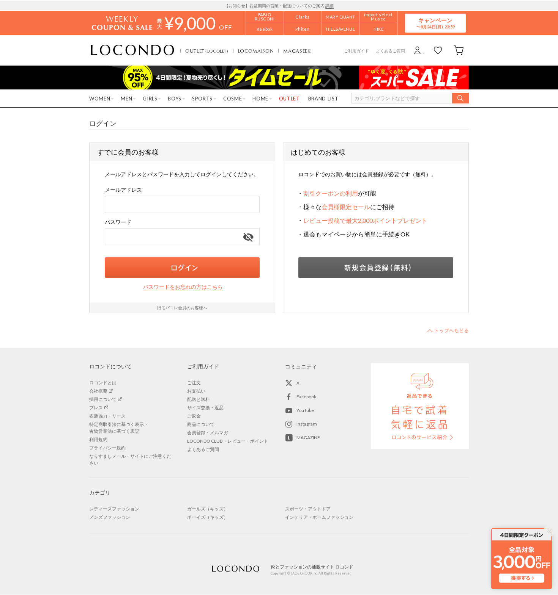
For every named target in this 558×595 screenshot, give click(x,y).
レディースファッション (114, 509)
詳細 (329, 5)
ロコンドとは (103, 382)
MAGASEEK (297, 50)
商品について (200, 424)
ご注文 (194, 382)
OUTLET (207, 50)
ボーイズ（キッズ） (207, 517)
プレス (96, 407)
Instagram (306, 424)
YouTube (305, 410)
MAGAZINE (308, 437)
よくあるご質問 (390, 50)
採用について (103, 399)
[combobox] (182, 204)
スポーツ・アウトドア (308, 509)
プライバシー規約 (107, 448)
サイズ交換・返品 (205, 407)
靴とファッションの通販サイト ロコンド (132, 50)
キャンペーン (435, 23)
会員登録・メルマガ (207, 432)
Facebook (306, 396)
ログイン (182, 267)
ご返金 (194, 416)
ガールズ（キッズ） (207, 509)
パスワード (118, 222)
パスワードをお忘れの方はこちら (183, 286)
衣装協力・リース (107, 416)
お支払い (196, 391)
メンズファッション (109, 517)
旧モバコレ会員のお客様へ (182, 307)
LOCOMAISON (256, 50)
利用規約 (98, 439)
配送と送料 (198, 399)
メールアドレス (123, 189)
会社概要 (98, 391)
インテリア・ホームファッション (319, 517)
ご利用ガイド (356, 50)
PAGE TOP (448, 330)
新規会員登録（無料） (375, 267)
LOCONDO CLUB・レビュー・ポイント (227, 441)
